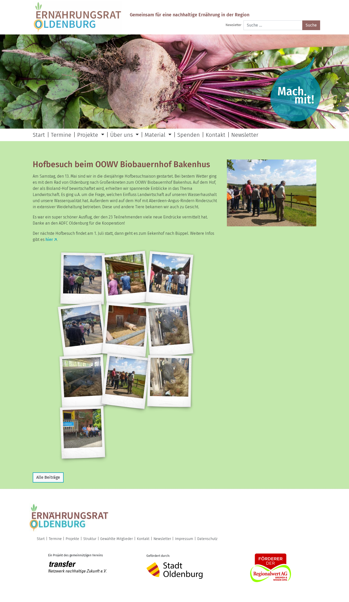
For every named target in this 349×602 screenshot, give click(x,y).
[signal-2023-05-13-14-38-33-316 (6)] (126, 329)
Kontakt (215, 134)
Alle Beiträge (48, 477)
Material (156, 134)
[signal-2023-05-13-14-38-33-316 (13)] (169, 381)
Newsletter (233, 25)
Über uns (122, 134)
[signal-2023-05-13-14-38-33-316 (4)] (82, 330)
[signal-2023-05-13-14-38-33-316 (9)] (83, 381)
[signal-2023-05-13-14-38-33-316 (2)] (82, 279)
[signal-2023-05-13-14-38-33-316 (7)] (169, 329)
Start (39, 134)
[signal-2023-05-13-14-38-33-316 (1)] (126, 278)
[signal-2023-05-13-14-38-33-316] (82, 432)
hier (49, 239)
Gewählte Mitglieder (116, 539)
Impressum (184, 539)
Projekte (88, 134)
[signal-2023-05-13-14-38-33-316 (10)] (125, 381)
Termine (61, 134)
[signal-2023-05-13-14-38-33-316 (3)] (169, 278)
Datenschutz (207, 539)
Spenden (188, 134)
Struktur (89, 539)
